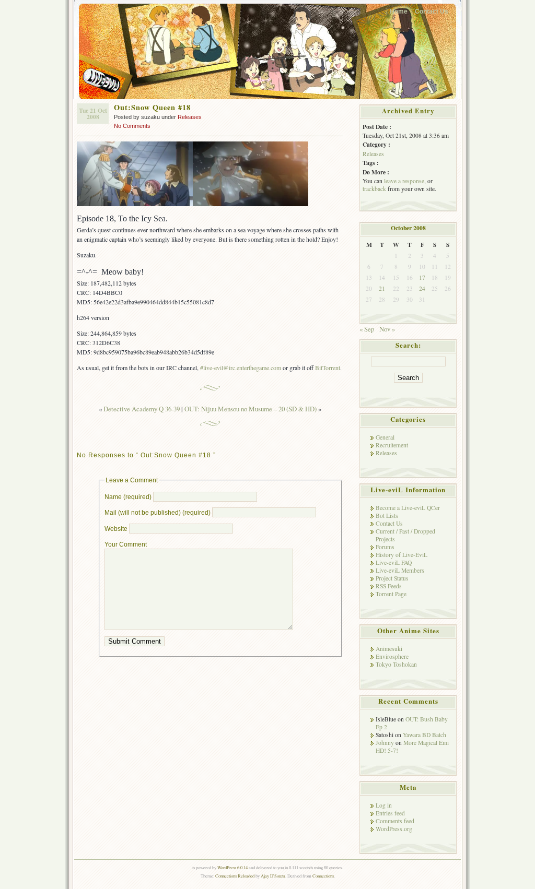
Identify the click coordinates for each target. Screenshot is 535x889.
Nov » (387, 329)
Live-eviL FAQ (394, 562)
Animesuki (389, 649)
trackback (374, 189)
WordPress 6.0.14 (232, 867)
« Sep (366, 329)
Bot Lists (387, 515)
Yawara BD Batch (424, 735)
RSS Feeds (389, 586)
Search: (408, 345)
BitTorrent (327, 367)
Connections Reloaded (234, 876)
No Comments (132, 126)
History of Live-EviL (401, 555)
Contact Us (431, 11)
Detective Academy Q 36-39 (141, 408)
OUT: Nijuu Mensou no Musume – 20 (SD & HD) (250, 408)
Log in (384, 805)
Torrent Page (391, 594)
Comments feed (395, 821)
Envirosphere (392, 656)
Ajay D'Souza (273, 876)
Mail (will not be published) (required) (157, 512)
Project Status (392, 578)
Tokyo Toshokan (396, 664)
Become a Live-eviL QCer (408, 508)
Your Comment (125, 544)
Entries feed (390, 813)
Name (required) (128, 496)
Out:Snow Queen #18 (152, 107)
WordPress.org (394, 829)
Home (399, 11)
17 (422, 277)
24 (422, 288)
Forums (385, 547)
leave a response (404, 181)
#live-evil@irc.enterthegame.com (240, 367)
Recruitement (392, 445)
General (385, 437)
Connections (323, 876)
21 (382, 288)
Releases (190, 117)
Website (115, 528)
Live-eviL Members (400, 570)
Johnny (385, 742)
